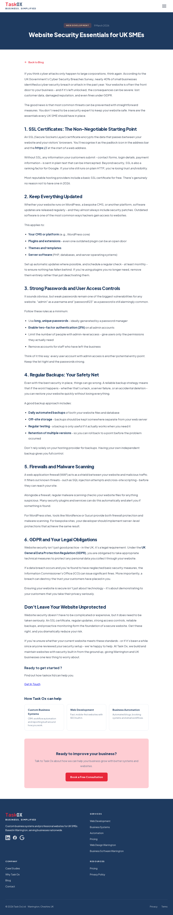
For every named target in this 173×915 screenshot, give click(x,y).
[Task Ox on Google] (22, 837)
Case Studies (12, 868)
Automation (97, 832)
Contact (10, 886)
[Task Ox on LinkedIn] (7, 837)
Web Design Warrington (103, 844)
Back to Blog (36, 62)
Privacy (153, 906)
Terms (165, 906)
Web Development (100, 820)
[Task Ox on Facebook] (15, 837)
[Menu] (164, 6)
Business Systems (100, 827)
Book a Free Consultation (86, 777)
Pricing (93, 839)
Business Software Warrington (107, 850)
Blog (8, 880)
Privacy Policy (97, 874)
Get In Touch (32, 684)
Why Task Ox (12, 874)
